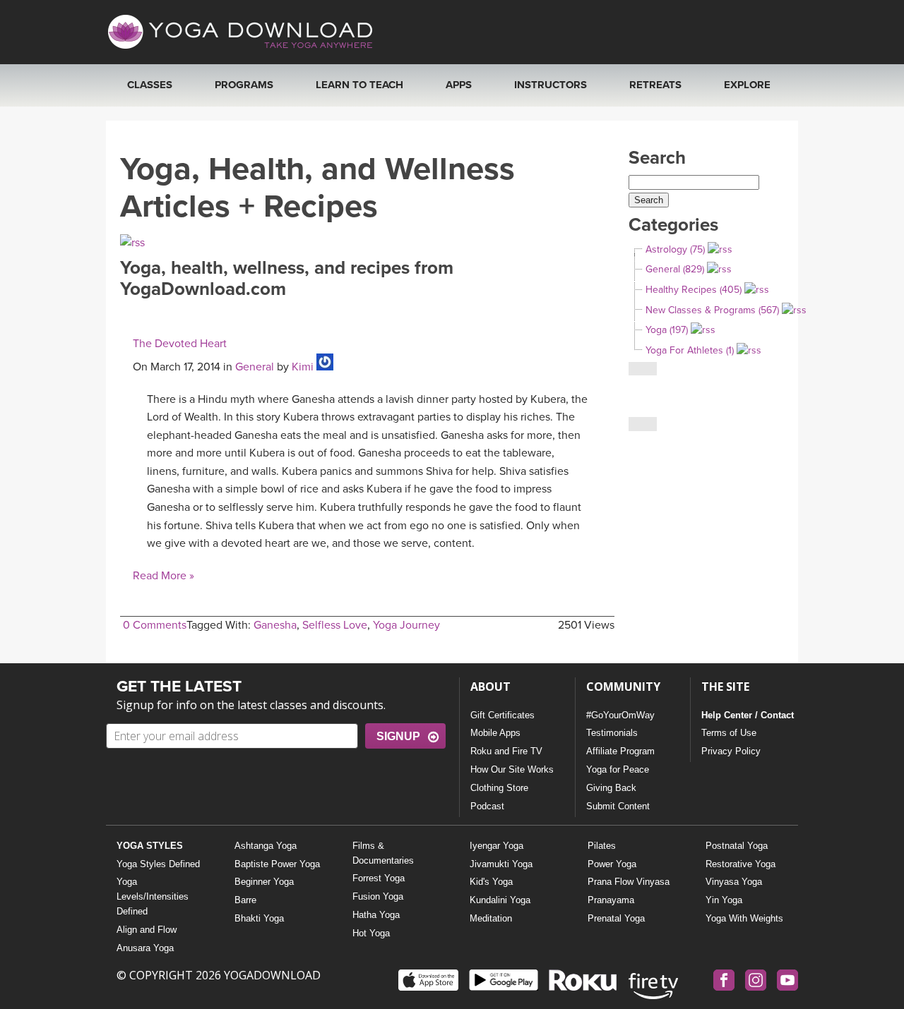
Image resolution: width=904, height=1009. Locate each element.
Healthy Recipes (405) (694, 290)
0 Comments (154, 625)
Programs (244, 84)
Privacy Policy (731, 751)
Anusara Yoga (145, 948)
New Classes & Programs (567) (712, 310)
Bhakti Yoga (259, 918)
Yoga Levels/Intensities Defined (153, 896)
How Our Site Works (512, 769)
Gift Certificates (502, 715)
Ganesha (275, 625)
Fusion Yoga (377, 896)
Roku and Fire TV (506, 751)
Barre (245, 900)
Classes (149, 84)
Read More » (163, 576)
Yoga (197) (667, 330)
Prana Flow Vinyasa (629, 881)
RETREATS (655, 84)
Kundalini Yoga (500, 900)
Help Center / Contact (747, 715)
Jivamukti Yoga (501, 864)
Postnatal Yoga (737, 845)
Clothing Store (499, 788)
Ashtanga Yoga (265, 845)
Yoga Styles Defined (158, 864)
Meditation (491, 918)
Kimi (303, 367)
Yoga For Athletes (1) (690, 350)
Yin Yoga (724, 900)
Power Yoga (612, 864)
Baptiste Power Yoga (277, 864)
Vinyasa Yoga (734, 881)
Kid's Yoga (491, 881)
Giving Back (611, 788)
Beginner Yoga (264, 881)
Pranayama (611, 900)
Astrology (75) (675, 249)
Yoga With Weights (744, 918)
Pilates (602, 845)
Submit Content (618, 806)
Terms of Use (728, 732)
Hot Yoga (371, 933)
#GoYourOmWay (620, 715)
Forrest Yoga (378, 878)
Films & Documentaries (383, 853)
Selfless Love (334, 625)
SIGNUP (398, 736)
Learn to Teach (359, 84)
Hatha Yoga (376, 915)
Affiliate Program (620, 751)
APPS (459, 84)
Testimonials (612, 732)
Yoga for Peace (617, 769)
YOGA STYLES (150, 845)
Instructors (550, 84)
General (254, 367)
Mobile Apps (495, 732)
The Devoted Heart (180, 344)
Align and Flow (147, 929)
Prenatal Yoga (616, 918)
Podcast (487, 806)
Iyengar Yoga (496, 845)
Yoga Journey (406, 625)
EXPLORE (747, 84)
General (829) (675, 269)
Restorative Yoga (740, 864)
